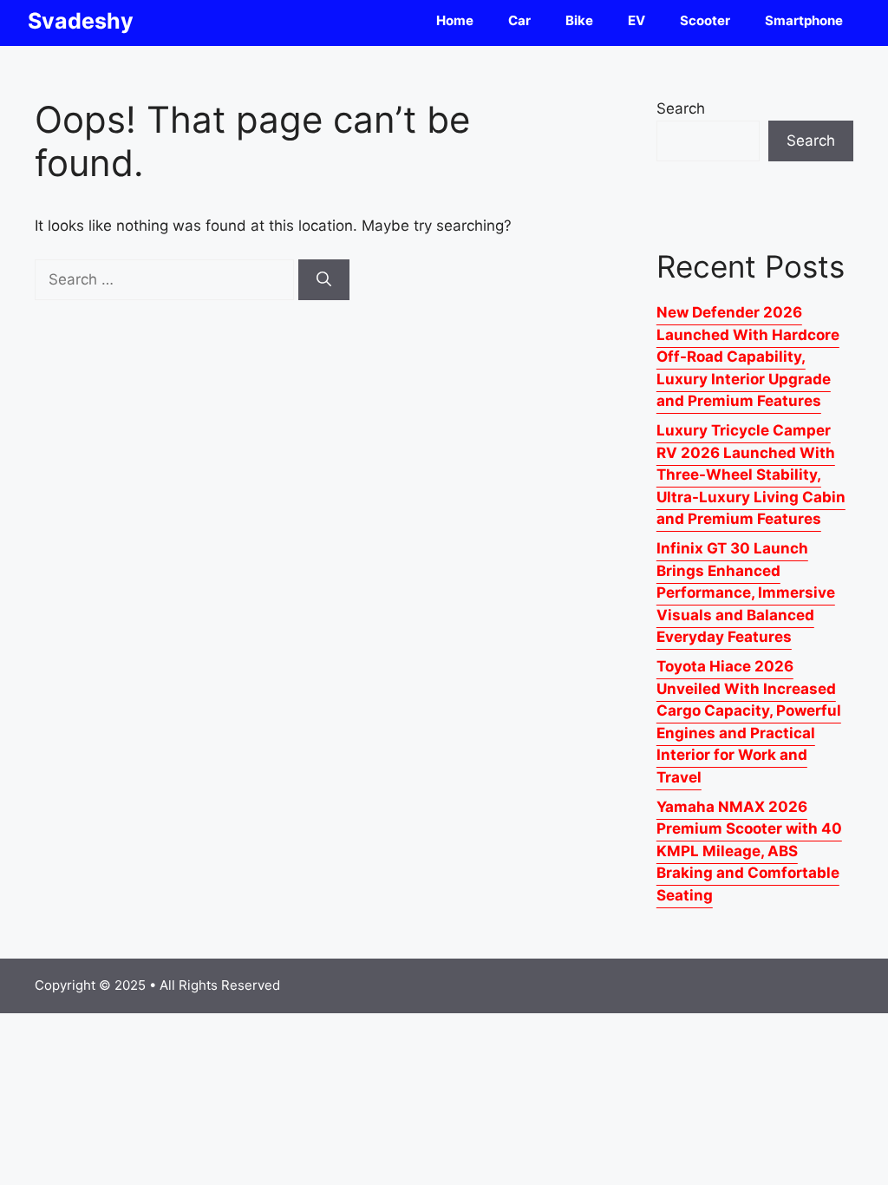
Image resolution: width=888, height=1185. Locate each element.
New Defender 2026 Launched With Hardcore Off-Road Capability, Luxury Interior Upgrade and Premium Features (747, 356)
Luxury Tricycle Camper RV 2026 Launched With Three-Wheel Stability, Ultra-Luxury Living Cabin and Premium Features (751, 474)
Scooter (705, 20)
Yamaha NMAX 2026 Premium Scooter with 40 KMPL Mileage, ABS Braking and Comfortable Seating (749, 851)
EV (636, 20)
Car (519, 20)
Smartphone (804, 20)
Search (680, 108)
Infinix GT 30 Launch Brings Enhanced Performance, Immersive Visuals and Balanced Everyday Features (745, 592)
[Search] (323, 280)
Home (454, 20)
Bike (579, 20)
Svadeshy (81, 21)
